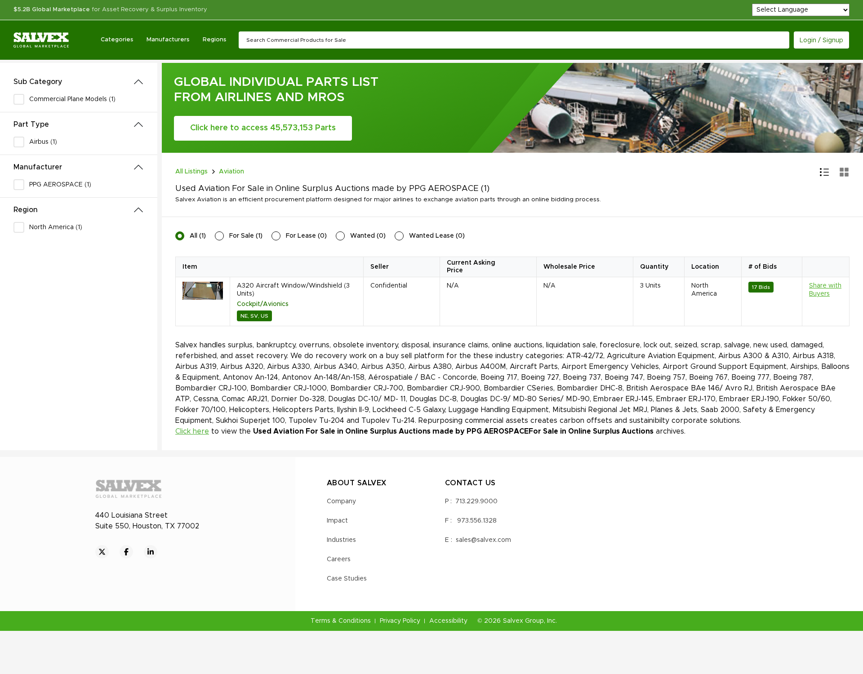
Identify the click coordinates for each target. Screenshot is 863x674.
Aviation (231, 171)
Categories (117, 40)
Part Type (31, 124)
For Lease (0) (306, 236)
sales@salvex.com (483, 540)
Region (25, 209)
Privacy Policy (400, 621)
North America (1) (55, 227)
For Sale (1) (245, 236)
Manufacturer (37, 167)
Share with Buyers (825, 290)
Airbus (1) (43, 142)
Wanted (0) (368, 236)
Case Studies (347, 579)
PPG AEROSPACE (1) (60, 185)
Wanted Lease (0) (437, 236)
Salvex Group (523, 621)
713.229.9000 (476, 501)
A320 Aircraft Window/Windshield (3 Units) (293, 290)
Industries (341, 540)
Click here (192, 431)
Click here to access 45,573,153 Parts (263, 128)
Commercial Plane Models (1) (72, 99)
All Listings (191, 171)
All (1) (198, 236)
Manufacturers (168, 40)
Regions (214, 40)
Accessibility (448, 621)
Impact (337, 521)
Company (341, 501)
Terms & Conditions (341, 621)
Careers (339, 559)
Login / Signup (821, 40)
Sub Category (37, 81)
